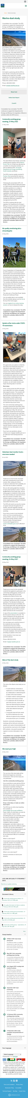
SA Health (18, 167)
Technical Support (7, 1091)
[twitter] (11, 1081)
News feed (14, 92)
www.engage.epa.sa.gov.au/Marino (12, 810)
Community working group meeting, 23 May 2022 (11, 120)
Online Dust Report (14, 97)
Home (5, 13)
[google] (14, 1081)
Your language (6, 1048)
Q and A (14, 103)
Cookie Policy (22, 1091)
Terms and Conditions (9, 1084)
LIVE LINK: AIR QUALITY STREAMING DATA (13, 880)
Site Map (15, 1091)
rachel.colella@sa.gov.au (10, 523)
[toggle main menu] (25, 5)
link (22, 299)
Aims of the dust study (10, 660)
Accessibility (18, 1087)
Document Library (7, 894)
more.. (24, 931)
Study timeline (7, 934)
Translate (15, 1056)
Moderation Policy (9, 1087)
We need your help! (9, 749)
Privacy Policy (19, 1084)
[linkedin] (17, 1081)
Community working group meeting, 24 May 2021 (11, 557)
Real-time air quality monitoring (9, 884)
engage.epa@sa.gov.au (12, 85)
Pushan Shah (7, 176)
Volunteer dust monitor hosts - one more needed (13, 453)
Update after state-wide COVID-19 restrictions (13, 324)
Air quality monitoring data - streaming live (12, 229)
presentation (13, 613)
